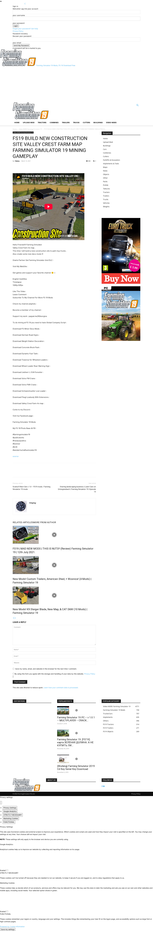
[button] (137, 105)
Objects (106, 174)
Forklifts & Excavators (111, 160)
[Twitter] (20, 166)
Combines (54, 122)
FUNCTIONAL (8, 822)
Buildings (98, 122)
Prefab (105, 185)
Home (16, 122)
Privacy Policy (18, 31)
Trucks (76, 122)
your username (19, 15)
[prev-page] (13, 618)
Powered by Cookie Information (12, 927)
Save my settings (7, 929)
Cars (105, 149)
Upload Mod (28, 122)
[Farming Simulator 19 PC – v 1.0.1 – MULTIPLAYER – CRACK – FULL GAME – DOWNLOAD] (76, 710)
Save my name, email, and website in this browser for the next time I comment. (46, 669)
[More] (26, 166)
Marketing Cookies (10, 818)
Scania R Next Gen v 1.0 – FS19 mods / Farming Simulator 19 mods (31, 488)
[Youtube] (104, 786)
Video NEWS (111, 122)
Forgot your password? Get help (25, 28)
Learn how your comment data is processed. (61, 688)
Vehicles (106, 203)
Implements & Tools (111, 163)
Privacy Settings (9, 808)
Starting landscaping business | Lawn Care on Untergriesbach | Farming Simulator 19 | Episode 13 (77, 489)
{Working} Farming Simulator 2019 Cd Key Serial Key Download (76, 767)
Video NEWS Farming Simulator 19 (30, 129)
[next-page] (15, 618)
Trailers (66, 122)
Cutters (86, 122)
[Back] (25, 4)
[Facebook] (15, 166)
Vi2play (17, 161)
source (16, 456)
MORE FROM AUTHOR (44, 522)
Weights (106, 206)
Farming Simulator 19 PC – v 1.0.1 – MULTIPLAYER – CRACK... (76, 719)
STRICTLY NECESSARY (12, 815)
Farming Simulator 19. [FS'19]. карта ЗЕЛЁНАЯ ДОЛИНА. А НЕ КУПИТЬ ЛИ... (75, 742)
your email (17, 43)
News (105, 171)
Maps (105, 167)
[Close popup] (1, 802)
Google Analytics (9, 811)
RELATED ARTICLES (23, 522)
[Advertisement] (76, 84)
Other (105, 178)
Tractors (42, 122)
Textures (106, 189)
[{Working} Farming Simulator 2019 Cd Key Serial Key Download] (76, 759)
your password (19, 23)
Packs (105, 181)
